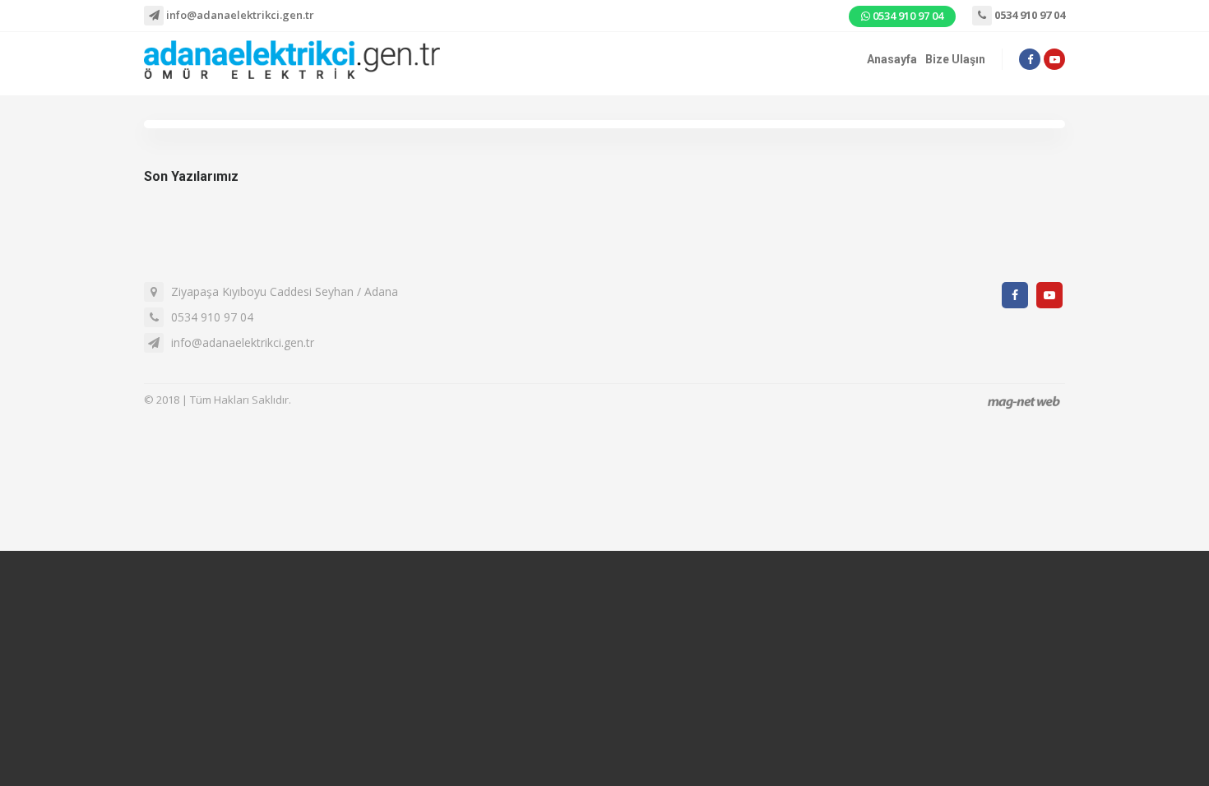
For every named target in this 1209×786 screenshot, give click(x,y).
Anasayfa (892, 59)
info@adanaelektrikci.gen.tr (239, 14)
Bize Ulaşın (955, 59)
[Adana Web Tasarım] (1024, 401)
